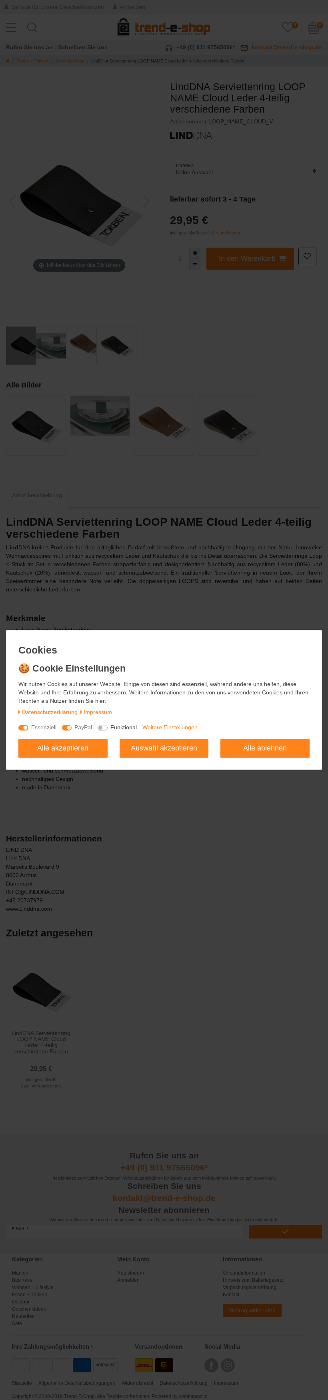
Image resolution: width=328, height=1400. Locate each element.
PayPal (83, 727)
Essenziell (43, 727)
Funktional (123, 727)
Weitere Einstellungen (170, 727)
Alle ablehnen (265, 748)
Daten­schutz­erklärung (50, 712)
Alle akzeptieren (62, 748)
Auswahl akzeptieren (164, 748)
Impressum (98, 712)
